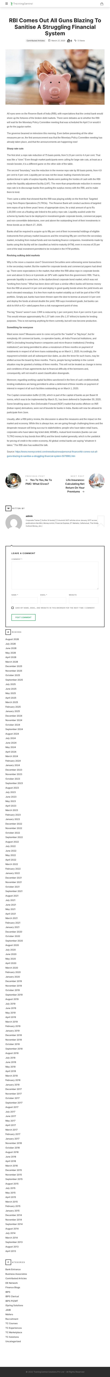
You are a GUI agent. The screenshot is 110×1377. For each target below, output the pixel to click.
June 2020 (10, 954)
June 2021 (10, 904)
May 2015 (10, 1192)
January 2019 (12, 1030)
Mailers (9, 1314)
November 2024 (13, 720)
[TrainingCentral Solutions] (21, 3)
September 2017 (13, 1102)
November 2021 (13, 882)
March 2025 (11, 702)
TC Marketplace (13, 1332)
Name (14, 595)
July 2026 (10, 643)
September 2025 (14, 679)
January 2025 (12, 711)
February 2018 (12, 1080)
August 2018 (11, 1053)
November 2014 (13, 1219)
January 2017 (12, 1138)
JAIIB (8, 1309)
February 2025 (13, 706)
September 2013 (14, 1242)
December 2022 (13, 823)
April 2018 (10, 1071)
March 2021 (11, 918)
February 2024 (13, 760)
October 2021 (12, 886)
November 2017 (13, 1093)
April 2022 (10, 859)
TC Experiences (13, 1327)
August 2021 (11, 895)
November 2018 (13, 1039)
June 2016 (10, 1156)
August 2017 (11, 1107)
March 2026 (11, 661)
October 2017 (12, 1098)
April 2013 (10, 1251)
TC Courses (11, 1323)
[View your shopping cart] (102, 3)
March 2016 (11, 1165)
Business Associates (16, 1273)
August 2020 (12, 945)
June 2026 (10, 648)
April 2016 (10, 1161)
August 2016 (12, 1152)
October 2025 (12, 675)
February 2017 (12, 1134)
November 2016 (13, 1143)
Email (43, 595)
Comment (16, 559)
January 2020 (12, 976)
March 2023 (11, 810)
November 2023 (13, 774)
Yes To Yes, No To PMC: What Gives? (30, 481)
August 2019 (12, 999)
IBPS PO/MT (11, 1300)
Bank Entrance (13, 1269)
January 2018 (12, 1084)
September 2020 (14, 940)
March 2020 (11, 967)
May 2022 (10, 855)
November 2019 (13, 985)
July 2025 (10, 684)
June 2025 (10, 688)
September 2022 (14, 837)
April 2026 (10, 657)
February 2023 (13, 814)
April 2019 (10, 1017)
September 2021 (13, 891)
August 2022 (12, 841)
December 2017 (13, 1089)
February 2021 (12, 922)
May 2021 (10, 909)
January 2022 (12, 873)
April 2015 (10, 1197)
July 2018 (10, 1057)
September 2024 (14, 729)
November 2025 (13, 670)
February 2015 (12, 1206)
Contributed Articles (36, 40)
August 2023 (12, 787)
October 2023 (12, 778)
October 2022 (12, 832)
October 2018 (12, 1044)
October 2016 (12, 1147)
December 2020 (13, 931)
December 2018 (13, 1035)
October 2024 (12, 724)
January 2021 (12, 927)
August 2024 (12, 733)
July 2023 (10, 792)
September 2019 (14, 994)
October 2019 (12, 990)
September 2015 (13, 1179)
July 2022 (10, 846)
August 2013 (12, 1246)
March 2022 (11, 864)
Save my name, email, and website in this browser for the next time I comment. (55, 608)
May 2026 (10, 652)
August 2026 (12, 639)
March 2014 (11, 1237)
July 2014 (10, 1233)
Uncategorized (13, 1341)
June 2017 (10, 1116)
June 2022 (10, 850)
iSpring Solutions (14, 1305)
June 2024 (10, 742)
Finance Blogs (12, 1287)
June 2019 (10, 1008)
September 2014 (14, 1224)
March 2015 (11, 1201)
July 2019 (10, 1003)
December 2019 (13, 981)
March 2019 (11, 1021)
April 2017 (10, 1125)
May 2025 (10, 693)
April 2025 (10, 697)
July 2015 (10, 1188)
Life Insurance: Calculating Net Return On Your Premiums (80, 484)
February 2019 (12, 1026)
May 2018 (10, 1066)
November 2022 (13, 828)
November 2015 (13, 1174)
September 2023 (14, 783)
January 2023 (12, 819)
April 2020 (10, 963)
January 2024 (12, 765)
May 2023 (10, 801)
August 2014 (12, 1228)
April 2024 (10, 751)
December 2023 (13, 769)
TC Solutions (12, 1336)
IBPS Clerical (12, 1296)
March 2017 (11, 1129)
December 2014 (13, 1215)
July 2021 (10, 900)
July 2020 (10, 949)
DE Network (11, 1282)
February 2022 (13, 868)
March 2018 (11, 1075)
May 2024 (10, 747)
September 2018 (13, 1048)
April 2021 (10, 913)
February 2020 (13, 972)
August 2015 (11, 1183)
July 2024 (10, 738)
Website (73, 595)
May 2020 (10, 958)
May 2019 (10, 1012)
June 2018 (10, 1062)
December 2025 (13, 666)
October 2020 (12, 936)
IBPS (7, 1291)
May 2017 (10, 1120)
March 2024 (11, 756)
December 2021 (13, 877)
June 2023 (10, 796)
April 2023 (10, 805)
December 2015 (13, 1170)
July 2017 (10, 1111)
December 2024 (13, 715)
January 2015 (12, 1210)
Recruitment (11, 1318)
